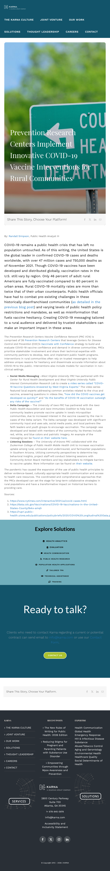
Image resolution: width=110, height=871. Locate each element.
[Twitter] (51, 839)
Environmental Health (88, 753)
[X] (90, 219)
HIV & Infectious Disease (89, 738)
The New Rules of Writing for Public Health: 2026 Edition (55, 731)
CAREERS (11, 761)
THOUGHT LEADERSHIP (19, 754)
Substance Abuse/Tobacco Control (89, 744)
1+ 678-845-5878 (55, 811)
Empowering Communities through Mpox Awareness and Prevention (55, 768)
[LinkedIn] (95, 219)
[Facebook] (84, 219)
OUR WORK (12, 741)
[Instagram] (59, 839)
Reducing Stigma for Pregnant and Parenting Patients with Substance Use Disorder (55, 749)
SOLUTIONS (13, 747)
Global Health (83, 731)
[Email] (100, 219)
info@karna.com (61, 637)
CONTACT (11, 767)
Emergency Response (88, 735)
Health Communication (89, 727)
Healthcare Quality (86, 756)
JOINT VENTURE (15, 734)
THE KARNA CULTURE (18, 727)
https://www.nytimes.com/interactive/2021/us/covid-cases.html (48, 500)
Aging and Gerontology (88, 749)
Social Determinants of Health (88, 762)
